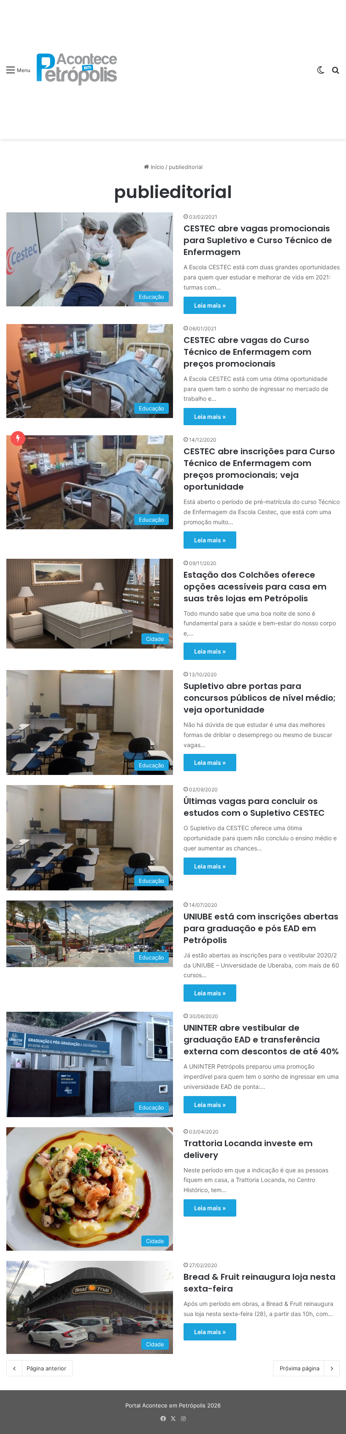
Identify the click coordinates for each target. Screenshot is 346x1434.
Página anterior (46, 1368)
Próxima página (299, 1368)
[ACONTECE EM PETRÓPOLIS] (77, 70)
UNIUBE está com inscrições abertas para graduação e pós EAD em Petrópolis (261, 928)
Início (156, 167)
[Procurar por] (335, 72)
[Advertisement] (213, 63)
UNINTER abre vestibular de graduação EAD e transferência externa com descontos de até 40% (261, 1039)
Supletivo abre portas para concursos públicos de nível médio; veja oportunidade (260, 698)
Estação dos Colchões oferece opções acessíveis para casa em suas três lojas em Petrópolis (255, 586)
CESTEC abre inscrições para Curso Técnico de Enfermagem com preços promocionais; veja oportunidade (259, 469)
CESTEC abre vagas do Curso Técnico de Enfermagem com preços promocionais (247, 352)
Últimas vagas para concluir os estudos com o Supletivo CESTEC (254, 807)
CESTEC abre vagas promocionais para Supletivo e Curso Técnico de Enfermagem (258, 240)
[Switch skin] (320, 72)
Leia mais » (210, 305)
